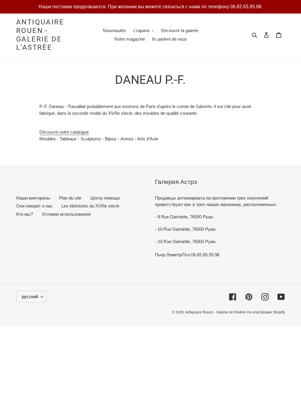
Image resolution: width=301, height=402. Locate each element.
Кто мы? (24, 214)
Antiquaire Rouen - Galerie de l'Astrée (40, 35)
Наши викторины (33, 197)
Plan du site (70, 197)
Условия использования (66, 214)
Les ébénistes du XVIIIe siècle (90, 205)
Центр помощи (105, 197)
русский (30, 296)
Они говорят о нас (34, 205)
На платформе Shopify (266, 312)
